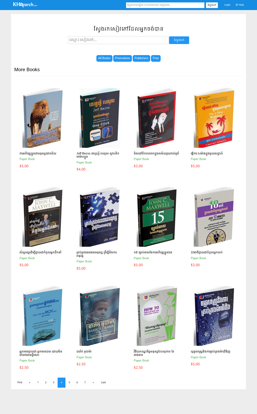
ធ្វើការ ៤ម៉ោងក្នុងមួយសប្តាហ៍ (207, 153)
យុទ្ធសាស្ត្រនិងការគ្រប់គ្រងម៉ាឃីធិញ (210, 351)
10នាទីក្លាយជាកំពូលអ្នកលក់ (207, 252)
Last (103, 383)
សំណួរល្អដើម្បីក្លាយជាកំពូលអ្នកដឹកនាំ (40, 252)
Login (227, 5)
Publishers (141, 58)
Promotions (122, 58)
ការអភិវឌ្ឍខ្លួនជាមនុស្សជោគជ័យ (37, 153)
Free (156, 58)
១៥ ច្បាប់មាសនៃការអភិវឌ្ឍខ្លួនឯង (153, 252)
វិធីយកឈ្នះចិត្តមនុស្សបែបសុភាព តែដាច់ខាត (154, 353)
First (19, 383)
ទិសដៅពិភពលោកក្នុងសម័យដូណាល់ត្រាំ (156, 153)
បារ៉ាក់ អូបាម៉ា (84, 351)
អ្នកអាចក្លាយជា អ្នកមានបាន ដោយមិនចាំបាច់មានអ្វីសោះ (40, 353)
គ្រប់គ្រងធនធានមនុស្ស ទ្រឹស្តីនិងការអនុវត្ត (96, 254)
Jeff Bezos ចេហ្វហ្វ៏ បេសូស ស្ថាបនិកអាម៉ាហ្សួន (97, 155)
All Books (104, 58)
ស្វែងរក (212, 5)
